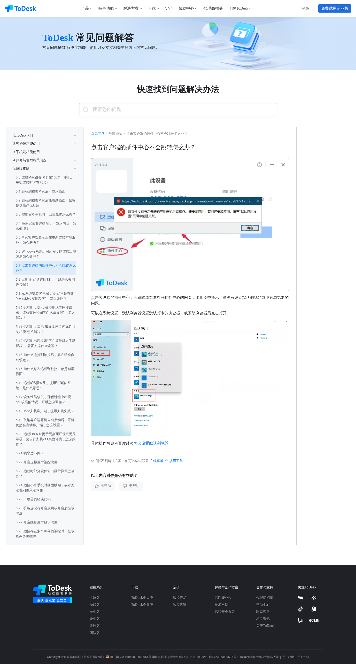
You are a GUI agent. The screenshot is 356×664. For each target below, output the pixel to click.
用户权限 (288, 657)
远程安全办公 (225, 611)
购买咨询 (179, 604)
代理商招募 (264, 597)
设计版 (95, 625)
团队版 (95, 632)
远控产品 (179, 597)
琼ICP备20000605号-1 (224, 657)
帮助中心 (263, 604)
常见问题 (98, 134)
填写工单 (176, 460)
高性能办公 (223, 597)
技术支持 (221, 604)
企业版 (95, 618)
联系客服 (263, 611)
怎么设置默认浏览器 (151, 443)
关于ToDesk (265, 625)
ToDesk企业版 (142, 604)
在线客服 (156, 460)
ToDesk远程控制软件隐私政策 (259, 657)
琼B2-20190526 (196, 657)
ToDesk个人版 (142, 597)
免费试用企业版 (334, 8)
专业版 (95, 611)
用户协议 (303, 657)
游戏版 (95, 604)
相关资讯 (263, 618)
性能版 (95, 597)
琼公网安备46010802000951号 (130, 657)
